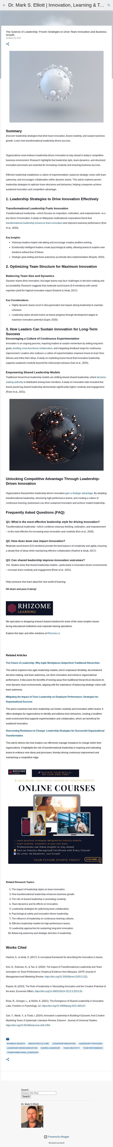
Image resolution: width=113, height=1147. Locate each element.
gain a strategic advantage (79, 493)
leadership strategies (90, 1044)
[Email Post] (7, 1040)
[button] (7, 44)
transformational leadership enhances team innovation (34, 223)
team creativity (71, 1048)
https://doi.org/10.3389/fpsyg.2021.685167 (63, 1006)
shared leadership (50, 1048)
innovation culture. (38, 1044)
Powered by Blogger (58, 1137)
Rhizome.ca (53, 633)
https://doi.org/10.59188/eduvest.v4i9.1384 (28, 1025)
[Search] (109, 5)
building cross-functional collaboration (32, 348)
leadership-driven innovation (22, 1048)
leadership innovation (64, 1044)
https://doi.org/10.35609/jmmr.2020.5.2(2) (66, 976)
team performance (93, 1048)
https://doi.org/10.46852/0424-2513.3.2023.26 (58, 991)
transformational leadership (22, 1052)
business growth (16, 1044)
